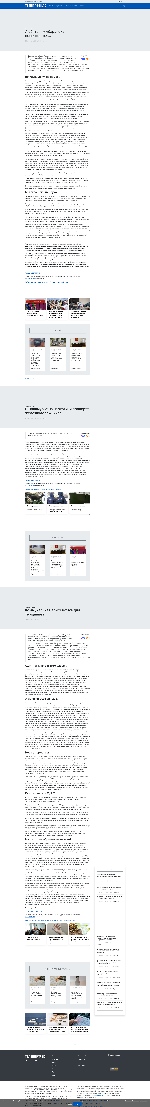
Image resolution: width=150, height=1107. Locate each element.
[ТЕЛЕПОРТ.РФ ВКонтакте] (114, 1)
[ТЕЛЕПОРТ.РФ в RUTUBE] (121, 1)
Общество (29, 282)
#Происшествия (35, 368)
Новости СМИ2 (30, 378)
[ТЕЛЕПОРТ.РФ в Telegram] (112, 1)
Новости (51, 6)
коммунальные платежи (47, 920)
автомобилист (44, 282)
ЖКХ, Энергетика (31, 920)
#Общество (54, 368)
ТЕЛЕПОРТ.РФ (30, 278)
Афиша (82, 6)
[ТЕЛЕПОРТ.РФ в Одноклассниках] (117, 1)
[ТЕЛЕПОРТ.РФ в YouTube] (124, 1)
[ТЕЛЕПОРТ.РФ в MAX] (109, 1)
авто (36, 282)
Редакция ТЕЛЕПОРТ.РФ (33, 273)
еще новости (110, 1069)
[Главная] (35, 5)
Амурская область (71, 6)
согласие (30, 1101)
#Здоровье (115, 958)
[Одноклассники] (87, 59)
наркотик (38, 489)
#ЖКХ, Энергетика (36, 1002)
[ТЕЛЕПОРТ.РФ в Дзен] (119, 1)
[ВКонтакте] (84, 59)
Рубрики (59, 6)
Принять (77, 1104)
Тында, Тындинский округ (59, 282)
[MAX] (82, 59)
